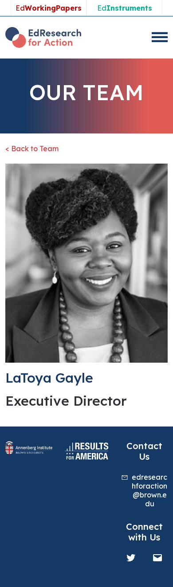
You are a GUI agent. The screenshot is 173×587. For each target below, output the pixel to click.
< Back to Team (32, 148)
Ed (49, 8)
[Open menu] (160, 37)
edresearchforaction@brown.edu (149, 490)
